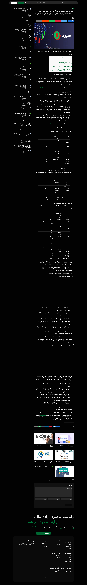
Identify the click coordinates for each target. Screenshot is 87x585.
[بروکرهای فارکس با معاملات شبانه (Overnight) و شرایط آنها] (43, 471)
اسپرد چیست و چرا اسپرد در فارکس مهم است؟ (66, 445)
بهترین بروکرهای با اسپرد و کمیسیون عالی (64, 65)
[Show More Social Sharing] (35, 21)
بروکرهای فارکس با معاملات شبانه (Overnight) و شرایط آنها (43, 478)
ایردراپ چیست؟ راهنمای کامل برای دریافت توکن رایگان (19, 134)
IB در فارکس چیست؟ (70, 477)
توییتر (62, 568)
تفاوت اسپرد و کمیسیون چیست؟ (50, 123)
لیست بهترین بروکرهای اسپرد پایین (65, 63)
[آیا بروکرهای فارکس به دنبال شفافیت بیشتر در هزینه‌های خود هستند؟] (43, 438)
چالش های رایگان (46, 2)
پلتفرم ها (58, 2)
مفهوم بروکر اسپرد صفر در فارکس (65, 59)
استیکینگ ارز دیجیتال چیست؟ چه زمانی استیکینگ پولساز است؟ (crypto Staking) (18, 151)
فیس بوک (68, 568)
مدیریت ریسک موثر (65, 407)
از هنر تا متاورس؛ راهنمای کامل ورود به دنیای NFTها (19, 124)
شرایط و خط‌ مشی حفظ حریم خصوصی (65, 573)
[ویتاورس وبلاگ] (71, 2)
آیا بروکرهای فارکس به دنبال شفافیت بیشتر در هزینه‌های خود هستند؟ (44, 446)
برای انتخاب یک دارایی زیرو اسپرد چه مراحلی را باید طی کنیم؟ (61, 66)
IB (32, 2)
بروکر (72, 8)
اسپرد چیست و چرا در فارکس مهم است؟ (48, 87)
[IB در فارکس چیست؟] (64, 471)
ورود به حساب (13, 2)
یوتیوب (52, 568)
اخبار (30, 2)
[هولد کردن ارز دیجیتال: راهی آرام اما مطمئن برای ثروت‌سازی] (28, 147)
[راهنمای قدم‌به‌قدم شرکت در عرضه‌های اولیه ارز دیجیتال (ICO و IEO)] (28, 140)
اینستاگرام (68, 571)
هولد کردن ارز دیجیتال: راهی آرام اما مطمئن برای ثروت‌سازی (19, 146)
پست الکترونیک (58, 571)
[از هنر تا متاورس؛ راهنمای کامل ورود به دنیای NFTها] (28, 124)
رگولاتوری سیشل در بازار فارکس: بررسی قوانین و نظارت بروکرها (43, 462)
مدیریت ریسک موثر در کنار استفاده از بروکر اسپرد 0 (62, 69)
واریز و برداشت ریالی (37, 2)
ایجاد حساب (21, 2)
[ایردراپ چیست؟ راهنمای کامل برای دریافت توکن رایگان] (28, 135)
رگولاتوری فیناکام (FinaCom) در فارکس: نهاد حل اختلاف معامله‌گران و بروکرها (64, 462)
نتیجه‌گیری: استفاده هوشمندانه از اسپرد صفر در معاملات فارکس (60, 70)
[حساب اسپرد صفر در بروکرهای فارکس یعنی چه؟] (54, 36)
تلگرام (57, 568)
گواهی (45, 546)
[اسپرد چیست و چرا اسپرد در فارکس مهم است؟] (64, 438)
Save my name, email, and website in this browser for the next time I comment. (57, 501)
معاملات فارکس (43, 415)
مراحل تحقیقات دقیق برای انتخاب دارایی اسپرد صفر (62, 67)
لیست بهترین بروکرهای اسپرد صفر (65, 62)
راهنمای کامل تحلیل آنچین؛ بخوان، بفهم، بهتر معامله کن (19, 129)
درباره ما (26, 2)
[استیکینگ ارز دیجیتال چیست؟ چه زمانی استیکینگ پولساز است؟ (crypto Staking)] (28, 152)
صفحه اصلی (72, 5)
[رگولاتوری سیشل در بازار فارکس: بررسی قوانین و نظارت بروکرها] (43, 455)
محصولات (63, 2)
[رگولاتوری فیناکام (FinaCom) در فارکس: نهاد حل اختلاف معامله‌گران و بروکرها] (64, 455)
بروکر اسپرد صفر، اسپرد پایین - (69, 422)
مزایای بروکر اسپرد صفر (67, 61)
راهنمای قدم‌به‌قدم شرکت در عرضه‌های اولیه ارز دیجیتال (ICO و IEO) (19, 140)
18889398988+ (44, 543)
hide (62, 57)
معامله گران (53, 2)
